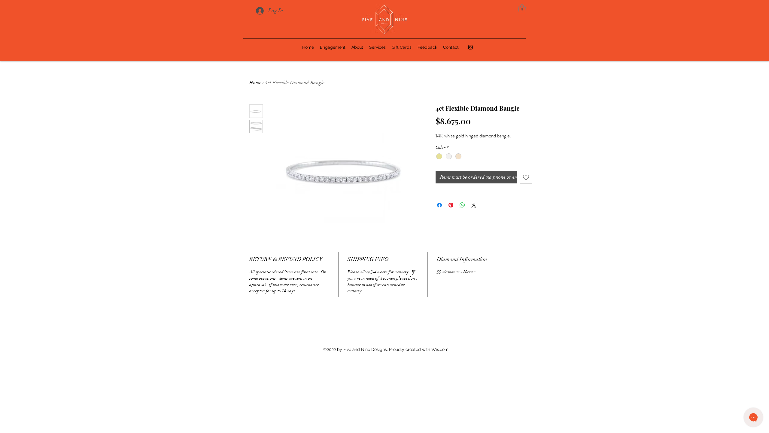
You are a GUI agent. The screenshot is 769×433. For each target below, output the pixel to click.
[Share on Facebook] (439, 205)
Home (255, 83)
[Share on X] (473, 205)
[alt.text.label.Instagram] (470, 47)
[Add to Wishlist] (526, 177)
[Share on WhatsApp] (462, 205)
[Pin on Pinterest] (450, 205)
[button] (522, 8)
